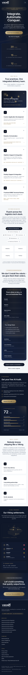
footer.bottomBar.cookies (16, 669)
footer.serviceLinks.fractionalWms (9, 630)
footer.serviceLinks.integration (8, 620)
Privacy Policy (5, 650)
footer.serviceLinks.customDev (8, 622)
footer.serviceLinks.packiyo (7, 628)
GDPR (3, 658)
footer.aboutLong (5, 638)
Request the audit (8, 401)
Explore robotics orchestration (13, 364)
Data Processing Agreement (8, 656)
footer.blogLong (5, 642)
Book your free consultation (13, 594)
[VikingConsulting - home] (5, 2)
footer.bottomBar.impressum (7, 671)
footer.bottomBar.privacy (6, 669)
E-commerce (21, 235)
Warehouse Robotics (14, 241)
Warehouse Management (14, 228)
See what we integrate (14, 36)
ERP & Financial (9, 235)
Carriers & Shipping (15, 231)
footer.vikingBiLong (6, 640)
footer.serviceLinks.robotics (7, 624)
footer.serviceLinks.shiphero (7, 626)
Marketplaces (14, 238)
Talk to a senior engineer (14, 368)
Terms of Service (5, 654)
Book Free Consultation (13, 32)
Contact (3, 644)
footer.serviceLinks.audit (7, 632)
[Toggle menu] (25, 2)
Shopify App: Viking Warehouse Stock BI (10, 660)
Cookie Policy (4, 652)
